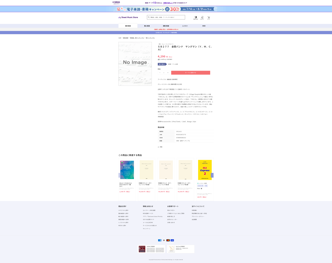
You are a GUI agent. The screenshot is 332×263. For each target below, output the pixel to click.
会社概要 (194, 219)
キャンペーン (146, 228)
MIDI (204, 26)
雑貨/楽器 (166, 26)
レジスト (185, 26)
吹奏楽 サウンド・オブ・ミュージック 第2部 (184, 183)
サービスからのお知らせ (150, 225)
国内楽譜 (128, 26)
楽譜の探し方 (171, 216)
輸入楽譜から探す (123, 216)
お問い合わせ (171, 222)
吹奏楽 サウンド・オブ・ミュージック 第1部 (165, 183)
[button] (166, 17)
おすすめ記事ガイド (148, 219)
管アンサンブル (150, 38)
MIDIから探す (122, 225)
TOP (119, 38)
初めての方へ (171, 210)
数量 (159, 69)
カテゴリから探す (123, 210)
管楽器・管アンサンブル (137, 38)
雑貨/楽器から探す (123, 219)
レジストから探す (123, 222)
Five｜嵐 (199, 188)
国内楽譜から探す (123, 213)
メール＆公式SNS (148, 222)
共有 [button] (161, 147)
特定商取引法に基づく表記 (199, 213)
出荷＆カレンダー (172, 219)
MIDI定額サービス (148, 213)
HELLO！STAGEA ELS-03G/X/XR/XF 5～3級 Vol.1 (125, 184)
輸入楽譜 (147, 26)
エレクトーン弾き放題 (149, 210)
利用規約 (194, 210)
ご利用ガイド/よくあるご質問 (175, 213)
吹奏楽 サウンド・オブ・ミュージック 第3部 (145, 183)
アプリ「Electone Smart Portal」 (153, 216)
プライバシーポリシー (198, 216)
